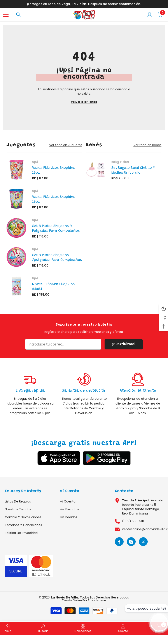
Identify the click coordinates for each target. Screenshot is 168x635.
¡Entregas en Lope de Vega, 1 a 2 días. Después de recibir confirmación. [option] (84, 4)
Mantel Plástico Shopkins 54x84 (53, 287)
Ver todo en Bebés (147, 145)
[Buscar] (18, 14)
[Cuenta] (149, 14)
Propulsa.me (97, 600)
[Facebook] (119, 541)
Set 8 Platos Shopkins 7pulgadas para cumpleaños (57, 257)
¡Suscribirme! (123, 344)
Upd (35, 162)
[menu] (6, 14)
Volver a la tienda (84, 102)
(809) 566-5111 (133, 521)
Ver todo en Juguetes (65, 145)
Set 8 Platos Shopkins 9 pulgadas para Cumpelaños (56, 228)
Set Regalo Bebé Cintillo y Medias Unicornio (133, 170)
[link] (30, 394)
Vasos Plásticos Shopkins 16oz (53, 170)
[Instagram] (131, 541)
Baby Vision (120, 162)
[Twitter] (143, 541)
